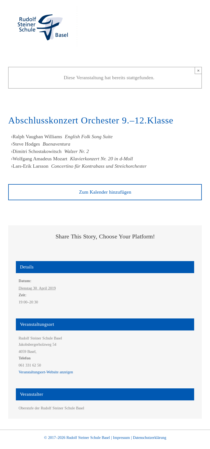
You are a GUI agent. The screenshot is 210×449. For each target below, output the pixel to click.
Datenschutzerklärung (149, 438)
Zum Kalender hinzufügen (105, 192)
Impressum (121, 438)
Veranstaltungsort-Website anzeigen (46, 372)
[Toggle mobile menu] (199, 15)
